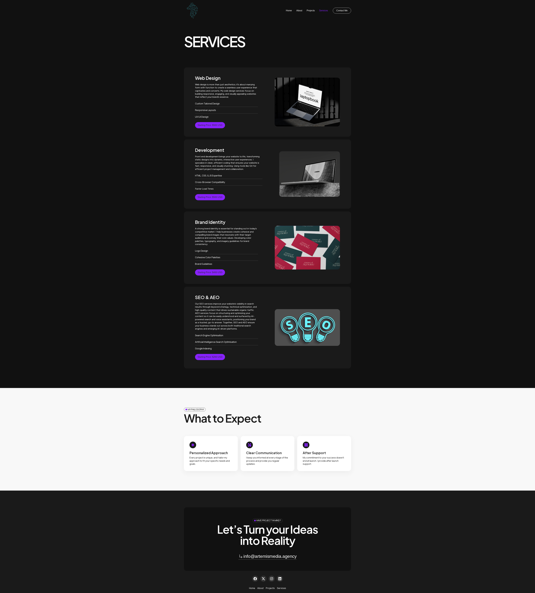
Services (323, 10)
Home (289, 10)
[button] (342, 11)
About (299, 10)
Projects (311, 10)
